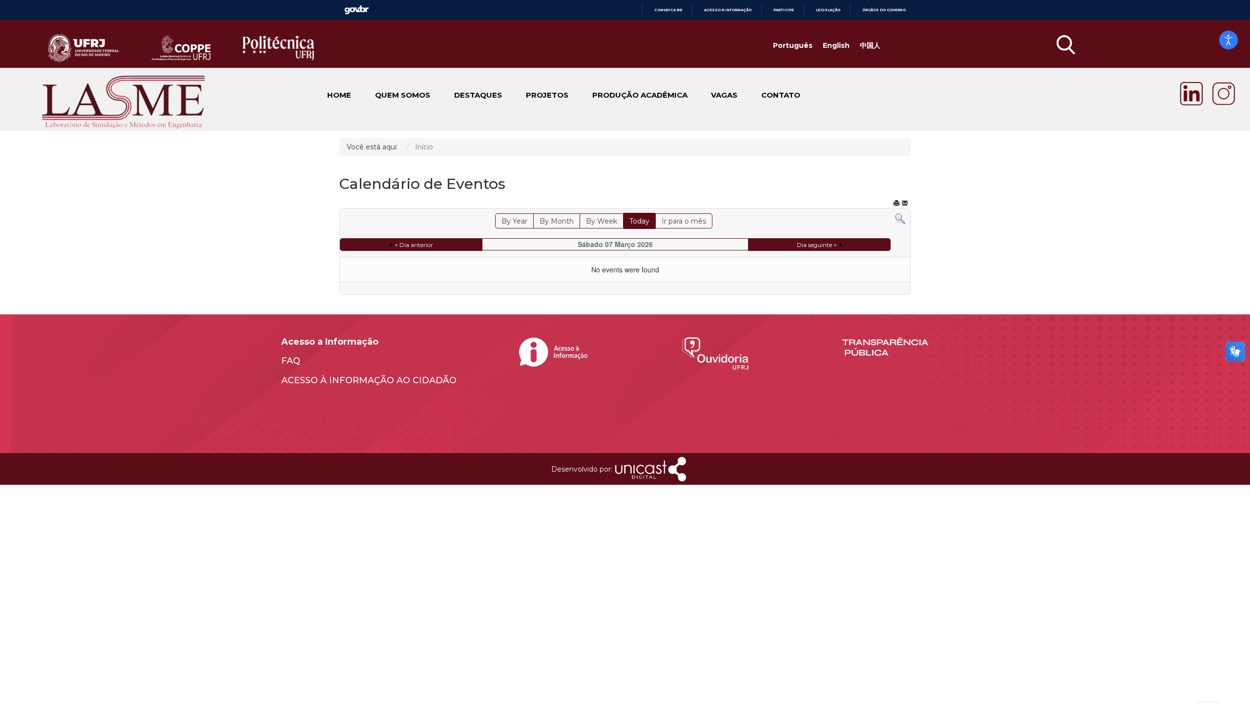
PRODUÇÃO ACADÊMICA (640, 95)
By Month (557, 221)
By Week (601, 221)
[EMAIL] (904, 203)
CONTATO (780, 95)
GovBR (356, 10)
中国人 (870, 45)
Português (792, 45)
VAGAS (724, 95)
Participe (783, 10)
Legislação (828, 10)
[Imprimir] (896, 203)
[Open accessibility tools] (1228, 40)
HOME (339, 95)
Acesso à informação (727, 10)
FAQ (290, 360)
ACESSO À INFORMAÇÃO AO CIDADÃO (369, 380)
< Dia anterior (414, 244)
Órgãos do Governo (884, 10)
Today (639, 221)
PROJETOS (547, 95)
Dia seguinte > (817, 244)
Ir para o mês (684, 221)
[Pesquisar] (900, 218)
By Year (514, 221)
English (836, 45)
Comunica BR (668, 10)
